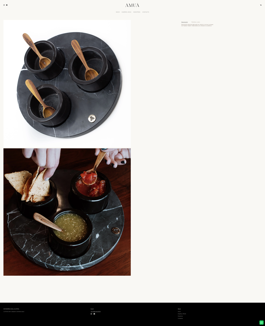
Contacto (180, 318)
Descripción (184, 22)
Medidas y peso (195, 22)
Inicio (179, 311)
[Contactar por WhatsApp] (261, 322)
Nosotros (180, 316)
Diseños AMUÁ (182, 313)
